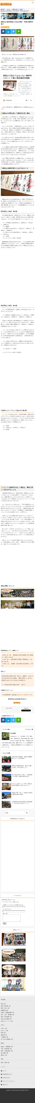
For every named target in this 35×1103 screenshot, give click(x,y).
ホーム (4, 1070)
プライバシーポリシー (9, 1081)
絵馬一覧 (3, 1032)
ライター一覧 (29, 729)
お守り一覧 (4, 1028)
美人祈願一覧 (4, 1053)
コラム (8, 9)
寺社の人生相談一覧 (6, 1019)
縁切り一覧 (4, 1055)
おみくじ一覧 (4, 1030)
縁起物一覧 (4, 1035)
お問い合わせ (6, 1077)
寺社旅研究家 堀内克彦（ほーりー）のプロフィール (17, 694)
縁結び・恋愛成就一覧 (7, 1046)
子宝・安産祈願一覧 (6, 1048)
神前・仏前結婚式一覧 (7, 1051)
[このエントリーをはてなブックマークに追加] (8, 31)
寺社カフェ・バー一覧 (7, 1021)
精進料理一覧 (4, 1010)
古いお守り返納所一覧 (7, 1039)
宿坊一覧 (3, 1004)
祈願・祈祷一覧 (5, 1062)
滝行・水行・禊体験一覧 (7, 1014)
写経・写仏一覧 (5, 1008)
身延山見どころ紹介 (17, 9)
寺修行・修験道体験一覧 (7, 1012)
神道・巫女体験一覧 (6, 1016)
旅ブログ (5, 1084)
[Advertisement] (17, 564)
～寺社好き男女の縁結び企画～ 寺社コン (14, 684)
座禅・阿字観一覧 (5, 1006)
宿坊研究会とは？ (7, 1074)
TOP (3, 9)
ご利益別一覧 (4, 1037)
